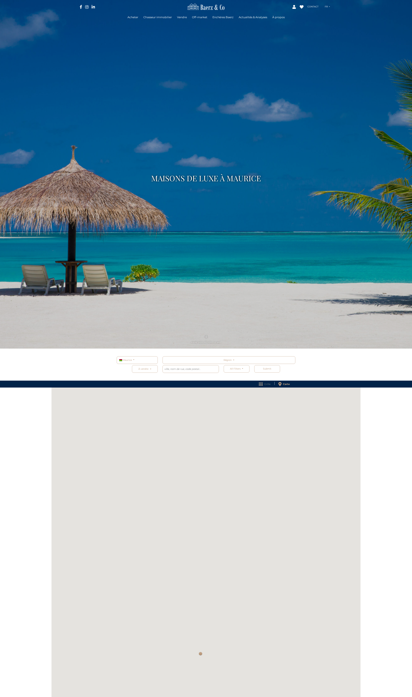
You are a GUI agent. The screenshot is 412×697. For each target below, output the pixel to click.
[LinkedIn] (93, 6)
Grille (267, 384)
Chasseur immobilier (157, 17)
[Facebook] (81, 6)
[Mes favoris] (302, 6)
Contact (312, 6)
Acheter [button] (132, 17)
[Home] (206, 6)
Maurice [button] (127, 360)
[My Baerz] (294, 6)
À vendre (143, 368)
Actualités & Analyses (253, 17)
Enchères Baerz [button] (223, 17)
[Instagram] (87, 6)
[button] (327, 6)
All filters (235, 368)
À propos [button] (278, 17)
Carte (286, 384)
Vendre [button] (182, 17)
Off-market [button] (199, 17)
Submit (267, 368)
